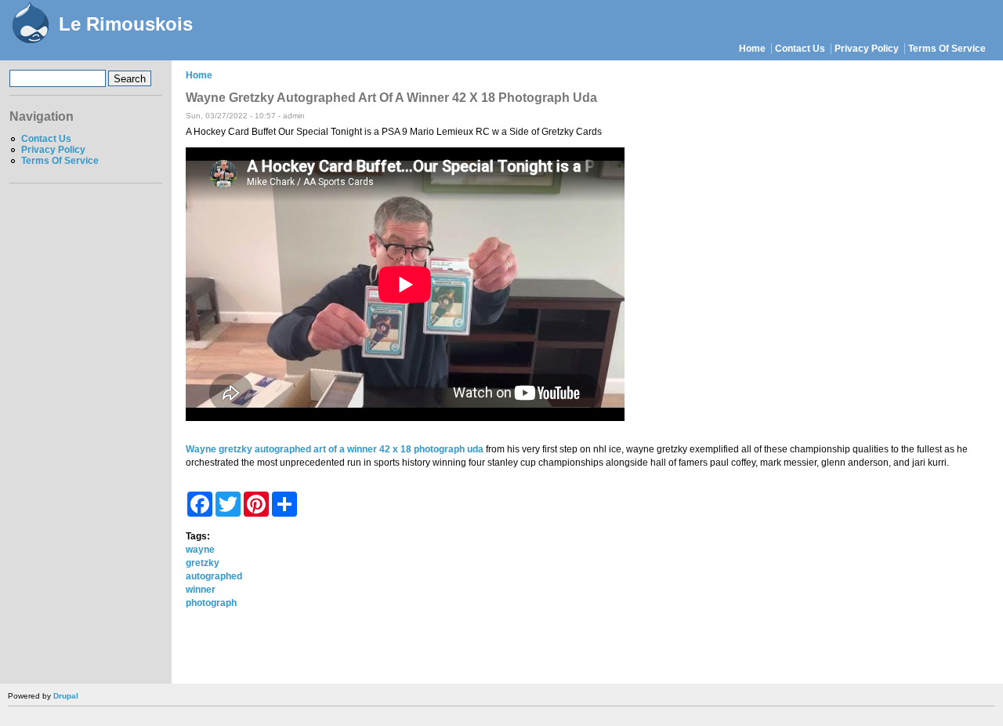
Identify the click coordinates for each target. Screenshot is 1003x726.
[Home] (30, 24)
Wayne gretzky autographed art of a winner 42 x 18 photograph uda (334, 449)
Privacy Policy (867, 48)
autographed (214, 576)
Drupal (65, 696)
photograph (211, 602)
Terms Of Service (947, 48)
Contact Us (800, 48)
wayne (200, 549)
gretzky (202, 562)
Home (752, 48)
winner (200, 589)
